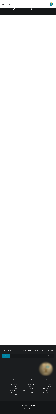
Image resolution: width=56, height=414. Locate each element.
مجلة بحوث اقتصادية (46, 393)
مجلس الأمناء (31, 386)
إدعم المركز (32, 393)
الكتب (50, 384)
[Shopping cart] (7, 4)
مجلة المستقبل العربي (46, 389)
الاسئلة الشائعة (14, 384)
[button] (3, 4)
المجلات (49, 386)
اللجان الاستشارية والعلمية (28, 391)
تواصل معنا (14, 389)
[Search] (10, 4)
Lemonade (32, 405)
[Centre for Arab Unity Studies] (51, 4)
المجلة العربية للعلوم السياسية (45, 395)
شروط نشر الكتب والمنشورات (11, 393)
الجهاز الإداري (31, 389)
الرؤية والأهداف (31, 384)
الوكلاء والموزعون (13, 391)
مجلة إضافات (48, 391)
